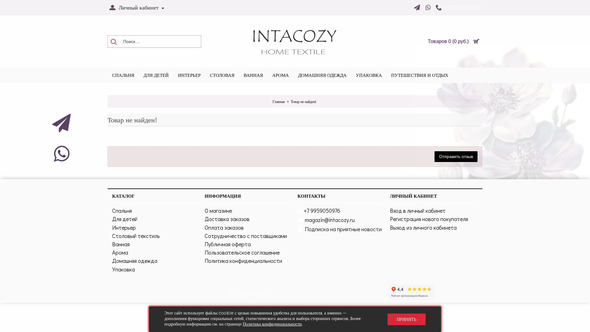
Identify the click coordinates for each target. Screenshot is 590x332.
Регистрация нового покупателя (429, 219)
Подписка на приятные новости (343, 229)
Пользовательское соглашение (242, 252)
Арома (120, 252)
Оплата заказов (224, 227)
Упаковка (123, 269)
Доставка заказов (227, 219)
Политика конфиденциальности (243, 260)
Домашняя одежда (134, 260)
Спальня (122, 210)
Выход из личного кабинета (423, 227)
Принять (406, 319)
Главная (279, 101)
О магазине (218, 210)
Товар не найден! (303, 101)
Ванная (121, 244)
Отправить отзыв (456, 156)
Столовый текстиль (136, 235)
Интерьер (124, 227)
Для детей (124, 219)
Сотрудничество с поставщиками (246, 235)
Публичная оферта (228, 244)
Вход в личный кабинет (418, 210)
